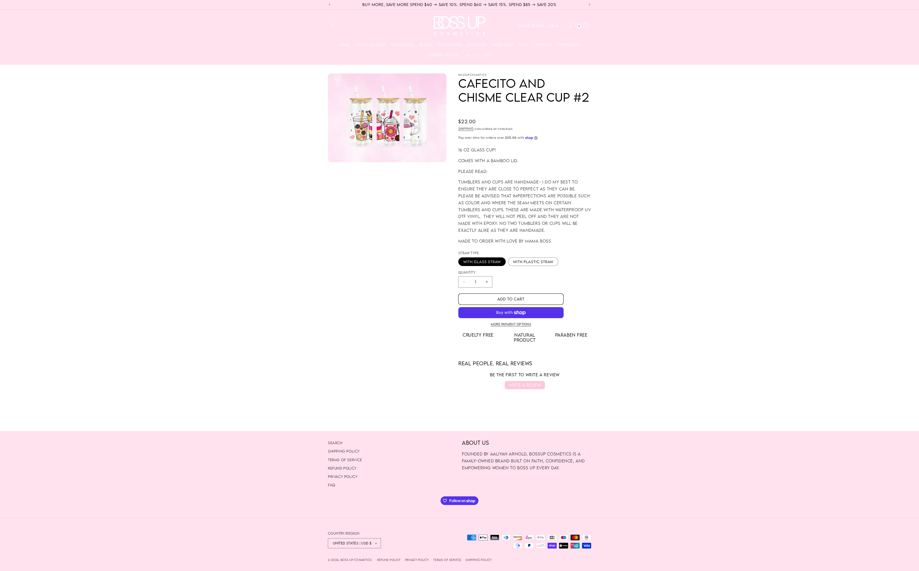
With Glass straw (482, 262)
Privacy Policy (342, 476)
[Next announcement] (589, 4)
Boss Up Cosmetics (356, 560)
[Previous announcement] (329, 4)
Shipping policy (344, 451)
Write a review (525, 385)
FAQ (331, 485)
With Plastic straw (533, 262)
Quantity (467, 272)
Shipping (466, 129)
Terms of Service (345, 460)
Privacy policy (417, 560)
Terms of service (447, 560)
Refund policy (389, 560)
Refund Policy (342, 468)
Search (335, 443)
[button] (333, 25)
